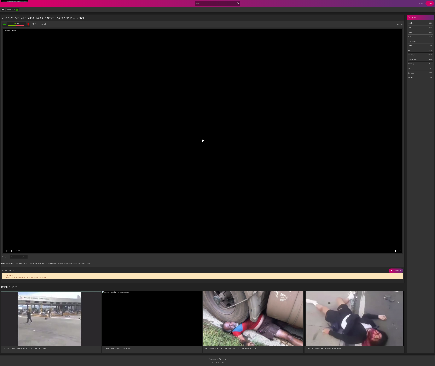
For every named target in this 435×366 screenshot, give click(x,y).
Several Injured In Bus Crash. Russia (117, 348)
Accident (14, 257)
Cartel (410, 46)
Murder (410, 77)
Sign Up (420, 3)
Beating (410, 64)
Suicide (410, 50)
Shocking (411, 55)
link (212, 362)
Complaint (22, 257)
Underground (412, 59)
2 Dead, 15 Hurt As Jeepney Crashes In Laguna (324, 348)
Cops (410, 27)
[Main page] (14, 3)
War (409, 68)
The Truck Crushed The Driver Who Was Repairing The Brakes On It (230, 348)
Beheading (412, 41)
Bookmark (12, 9)
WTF (409, 37)
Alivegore (222, 359)
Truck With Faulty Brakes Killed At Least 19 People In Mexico (25, 348)
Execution (411, 73)
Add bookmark (40, 24)
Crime (410, 32)
